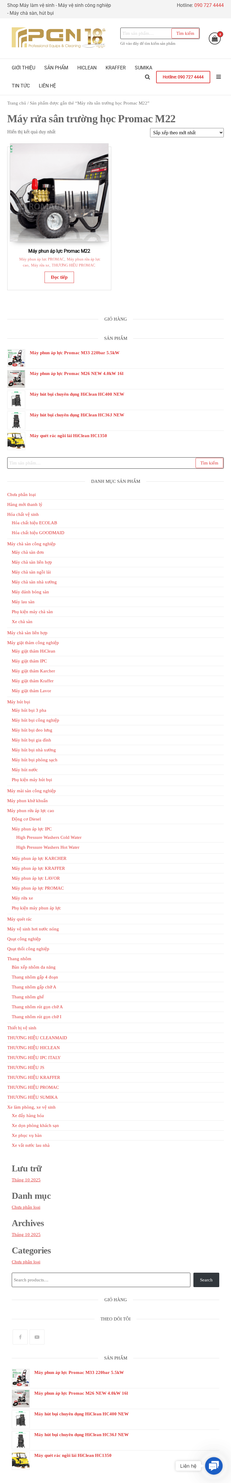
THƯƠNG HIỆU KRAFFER (33, 1077)
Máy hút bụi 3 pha (29, 710)
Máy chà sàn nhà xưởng (34, 582)
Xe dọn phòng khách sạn (35, 1125)
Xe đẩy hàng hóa (28, 1115)
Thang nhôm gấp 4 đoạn (35, 977)
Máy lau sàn (23, 601)
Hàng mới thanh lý (24, 504)
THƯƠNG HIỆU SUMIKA (32, 1097)
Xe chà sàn (22, 621)
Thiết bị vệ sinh (21, 1027)
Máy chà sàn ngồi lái (31, 572)
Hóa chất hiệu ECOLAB (34, 522)
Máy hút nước (25, 769)
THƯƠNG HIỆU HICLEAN (33, 1047)
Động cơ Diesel (26, 819)
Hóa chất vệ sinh (23, 514)
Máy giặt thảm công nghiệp (33, 642)
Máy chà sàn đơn (28, 552)
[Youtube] (37, 1336)
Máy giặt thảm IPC (29, 661)
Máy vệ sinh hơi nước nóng (33, 929)
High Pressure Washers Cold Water (49, 837)
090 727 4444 (209, 5)
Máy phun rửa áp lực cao (30, 810)
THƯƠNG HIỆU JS (25, 1067)
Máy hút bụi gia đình (31, 740)
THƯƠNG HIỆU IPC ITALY (34, 1057)
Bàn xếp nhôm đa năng (34, 967)
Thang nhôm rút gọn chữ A (37, 1006)
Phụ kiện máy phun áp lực (36, 908)
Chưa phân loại (21, 494)
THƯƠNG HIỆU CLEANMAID (37, 1037)
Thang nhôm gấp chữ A (34, 987)
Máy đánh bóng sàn (30, 591)
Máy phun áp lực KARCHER (39, 858)
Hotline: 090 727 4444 (183, 77)
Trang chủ (16, 103)
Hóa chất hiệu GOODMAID (38, 532)
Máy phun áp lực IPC (32, 829)
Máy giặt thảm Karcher (33, 670)
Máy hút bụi (18, 701)
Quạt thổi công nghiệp (28, 948)
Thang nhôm (19, 958)
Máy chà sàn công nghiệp (31, 543)
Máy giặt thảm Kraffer (33, 680)
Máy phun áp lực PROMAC (41, 259)
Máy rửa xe (40, 265)
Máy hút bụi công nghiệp (35, 720)
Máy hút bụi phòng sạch (34, 759)
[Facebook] (20, 1336)
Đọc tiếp (59, 277)
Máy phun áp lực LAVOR (36, 878)
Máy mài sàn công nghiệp (31, 790)
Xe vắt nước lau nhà (31, 1145)
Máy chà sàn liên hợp (32, 562)
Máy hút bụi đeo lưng (32, 730)
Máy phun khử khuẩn (27, 800)
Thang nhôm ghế (28, 996)
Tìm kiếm (185, 33)
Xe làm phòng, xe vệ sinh (31, 1107)
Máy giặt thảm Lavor (31, 690)
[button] (214, 1466)
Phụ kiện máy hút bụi (32, 779)
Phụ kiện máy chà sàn (32, 611)
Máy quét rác (19, 919)
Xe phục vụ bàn (27, 1135)
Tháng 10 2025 (26, 1179)
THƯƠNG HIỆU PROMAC (73, 265)
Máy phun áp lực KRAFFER (38, 868)
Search (206, 1279)
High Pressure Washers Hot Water (47, 847)
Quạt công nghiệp (24, 938)
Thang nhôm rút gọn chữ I (36, 1016)
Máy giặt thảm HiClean (33, 651)
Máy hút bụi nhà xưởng (34, 750)
